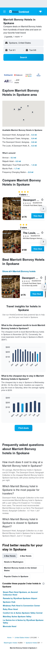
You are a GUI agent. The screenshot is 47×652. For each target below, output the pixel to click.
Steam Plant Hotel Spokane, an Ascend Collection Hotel (20, 593)
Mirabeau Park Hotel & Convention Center (21, 605)
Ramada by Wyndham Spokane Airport (20, 598)
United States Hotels (22, 637)
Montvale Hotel (9, 626)
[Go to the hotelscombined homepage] (19, 11)
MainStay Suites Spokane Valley (17, 616)
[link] (23, 428)
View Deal (37, 216)
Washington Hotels (10, 642)
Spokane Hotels (31, 642)
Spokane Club (9, 602)
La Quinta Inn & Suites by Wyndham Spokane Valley (23, 621)
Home (9, 637)
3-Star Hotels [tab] (10, 556)
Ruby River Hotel (10, 609)
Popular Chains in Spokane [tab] (16, 576)
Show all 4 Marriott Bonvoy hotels (19, 271)
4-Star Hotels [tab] (25, 556)
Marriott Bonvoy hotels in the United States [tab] (20, 569)
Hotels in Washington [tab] (13, 562)
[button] (4, 11)
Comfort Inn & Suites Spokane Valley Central (22, 613)
